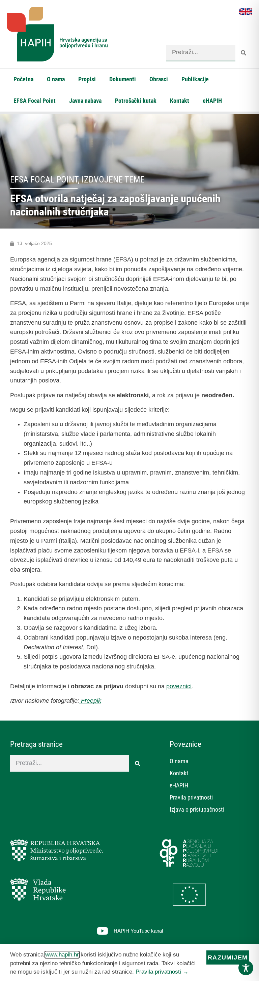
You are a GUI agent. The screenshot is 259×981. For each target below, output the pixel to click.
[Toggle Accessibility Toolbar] (246, 968)
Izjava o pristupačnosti (197, 809)
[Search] (243, 53)
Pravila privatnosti (191, 797)
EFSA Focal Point (34, 100)
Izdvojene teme (113, 179)
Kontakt (179, 100)
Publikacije (195, 79)
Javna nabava (85, 100)
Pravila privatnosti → (162, 972)
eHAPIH (212, 100)
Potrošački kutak (135, 100)
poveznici (179, 686)
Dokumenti (122, 79)
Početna (23, 79)
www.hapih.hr (62, 954)
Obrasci (158, 79)
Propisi (87, 79)
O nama (56, 79)
